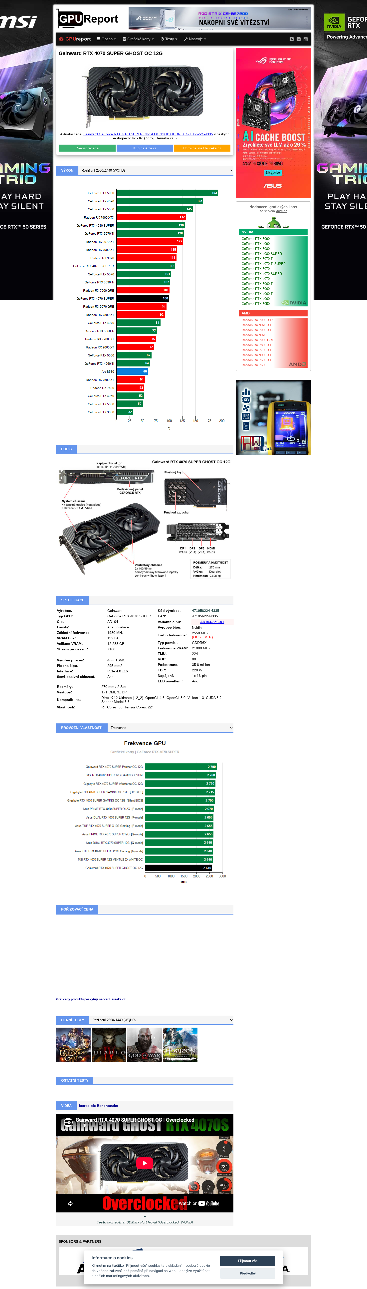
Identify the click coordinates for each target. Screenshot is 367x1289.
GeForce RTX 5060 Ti (257, 284)
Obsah (107, 39)
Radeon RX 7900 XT (256, 330)
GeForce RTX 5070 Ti (257, 259)
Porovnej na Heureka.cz (202, 148)
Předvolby (248, 1273)
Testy (169, 39)
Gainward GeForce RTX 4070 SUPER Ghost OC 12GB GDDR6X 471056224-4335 (148, 134)
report (78, 39)
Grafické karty (139, 39)
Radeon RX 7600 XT (256, 360)
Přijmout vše (248, 1261)
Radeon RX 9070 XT (256, 325)
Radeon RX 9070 (254, 335)
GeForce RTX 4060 (256, 299)
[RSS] (291, 39)
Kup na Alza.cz (145, 148)
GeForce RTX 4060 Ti (257, 294)
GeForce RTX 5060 (256, 289)
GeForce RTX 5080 (256, 249)
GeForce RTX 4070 (256, 279)
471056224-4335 (205, 611)
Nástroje (196, 39)
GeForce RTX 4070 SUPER (262, 274)
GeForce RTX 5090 (256, 239)
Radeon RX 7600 (254, 365)
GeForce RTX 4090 (256, 244)
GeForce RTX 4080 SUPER (262, 254)
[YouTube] (305, 39)
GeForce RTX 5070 (256, 269)
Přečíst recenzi (87, 148)
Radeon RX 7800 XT (256, 345)
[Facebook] (298, 39)
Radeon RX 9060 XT (256, 355)
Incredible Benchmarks (98, 1106)
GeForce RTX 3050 (256, 304)
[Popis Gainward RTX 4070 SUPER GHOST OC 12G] (144, 519)
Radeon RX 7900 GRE (258, 340)
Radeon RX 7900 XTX (258, 320)
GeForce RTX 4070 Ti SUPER (264, 264)
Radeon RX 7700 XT (256, 350)
